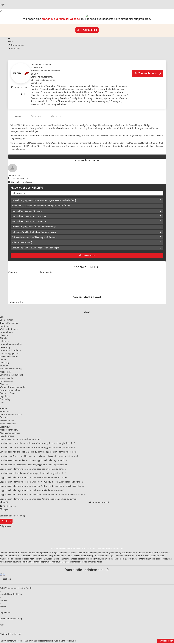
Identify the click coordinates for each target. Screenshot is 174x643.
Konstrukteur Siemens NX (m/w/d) (28, 211)
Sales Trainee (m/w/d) (22, 242)
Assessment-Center (9, 356)
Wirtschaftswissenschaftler (13, 387)
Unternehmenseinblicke (11, 344)
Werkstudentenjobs (9, 329)
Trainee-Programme (9, 323)
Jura (2, 402)
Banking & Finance (8, 393)
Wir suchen (56, 116)
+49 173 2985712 (19, 178)
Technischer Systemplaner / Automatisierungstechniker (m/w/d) (42, 205)
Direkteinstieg (6, 320)
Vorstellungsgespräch (10, 353)
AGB (2, 624)
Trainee (3, 408)
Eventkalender (6, 378)
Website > (12, 272)
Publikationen (6, 381)
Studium (4, 365)
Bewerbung (5, 347)
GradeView (5, 426)
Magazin (4, 335)
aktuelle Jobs (146, 73)
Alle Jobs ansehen (87, 255)
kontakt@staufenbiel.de (11, 594)
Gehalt (3, 359)
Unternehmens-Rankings (11, 374)
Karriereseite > (47, 272)
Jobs (2, 317)
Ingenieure (5, 396)
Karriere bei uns (7, 420)
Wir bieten (36, 116)
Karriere (3, 600)
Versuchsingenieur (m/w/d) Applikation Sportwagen (36, 247)
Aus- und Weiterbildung (10, 368)
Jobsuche (4, 341)
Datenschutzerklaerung (11, 618)
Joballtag (4, 362)
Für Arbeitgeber (7, 436)
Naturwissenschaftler (10, 390)
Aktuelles (4, 338)
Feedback (6, 521)
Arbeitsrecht (5, 372)
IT (0, 405)
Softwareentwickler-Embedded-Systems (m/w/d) (34, 232)
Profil (5, 502)
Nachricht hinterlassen (21, 182)
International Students (10, 350)
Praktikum (5, 326)
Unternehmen (6, 332)
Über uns (17, 116)
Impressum (5, 612)
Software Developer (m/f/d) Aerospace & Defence (34, 237)
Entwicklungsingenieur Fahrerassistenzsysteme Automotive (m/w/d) (44, 200)
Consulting (5, 399)
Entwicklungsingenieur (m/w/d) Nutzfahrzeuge (34, 226)
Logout (6, 509)
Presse (3, 606)
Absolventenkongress (10, 433)
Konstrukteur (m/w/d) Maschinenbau (29, 216)
